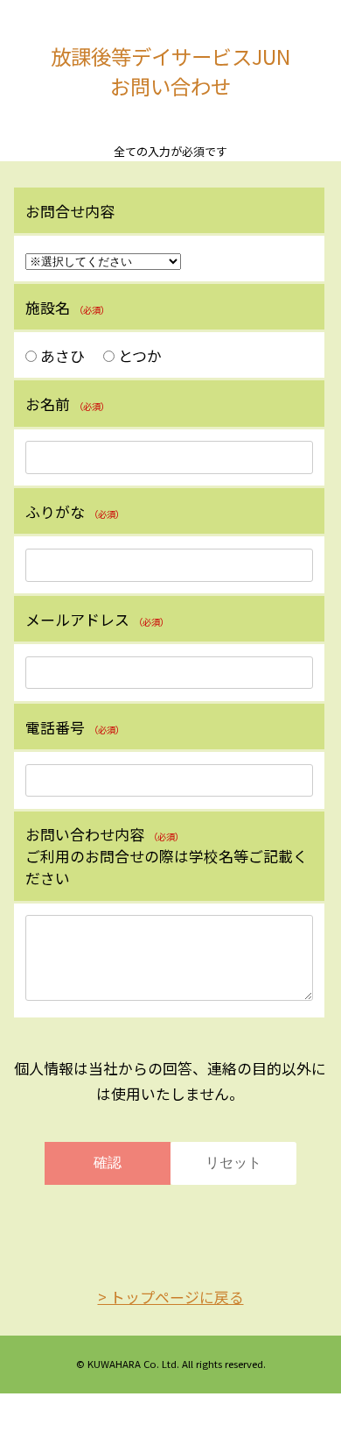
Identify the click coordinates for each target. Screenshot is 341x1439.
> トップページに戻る (171, 1297)
